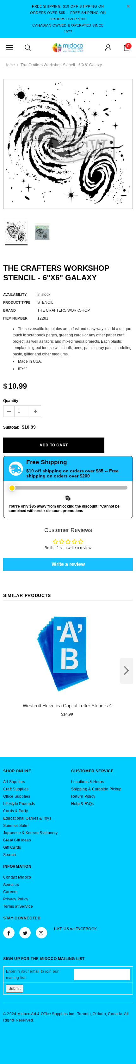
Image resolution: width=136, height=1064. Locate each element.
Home (9, 65)
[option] (68, 144)
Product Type (16, 302)
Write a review (68, 564)
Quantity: (11, 401)
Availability (15, 294)
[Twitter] (25, 932)
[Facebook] (9, 932)
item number (15, 318)
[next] (126, 671)
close (128, 6)
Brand (9, 310)
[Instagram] (41, 932)
